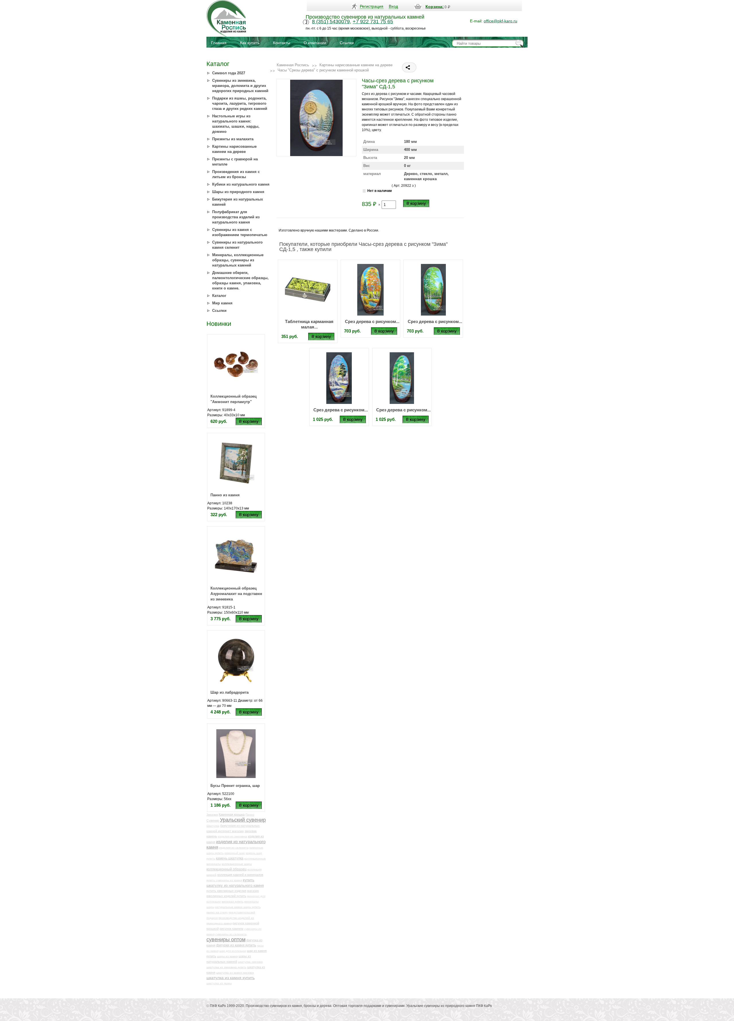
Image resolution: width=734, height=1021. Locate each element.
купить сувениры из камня (224, 880)
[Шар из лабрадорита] (236, 660)
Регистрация (371, 6)
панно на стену (217, 912)
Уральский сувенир (243, 820)
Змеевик (212, 814)
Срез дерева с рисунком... (372, 321)
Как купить (249, 42)
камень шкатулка (229, 858)
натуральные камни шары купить (238, 907)
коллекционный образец (226, 869)
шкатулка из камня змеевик (235, 972)
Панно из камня (225, 495)
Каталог (219, 295)
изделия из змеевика (232, 836)
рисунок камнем (231, 928)
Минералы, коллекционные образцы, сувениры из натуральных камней (237, 260)
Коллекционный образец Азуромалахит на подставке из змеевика (236, 593)
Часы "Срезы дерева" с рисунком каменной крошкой (323, 70)
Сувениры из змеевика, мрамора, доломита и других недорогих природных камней (240, 85)
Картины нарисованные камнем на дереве (356, 65)
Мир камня (222, 303)
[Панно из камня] (236, 463)
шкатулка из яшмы (219, 983)
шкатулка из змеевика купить (226, 967)
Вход (393, 6)
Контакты (281, 42)
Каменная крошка (232, 814)
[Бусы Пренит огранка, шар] (236, 753)
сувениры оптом (225, 939)
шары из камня (227, 956)
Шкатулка (212, 825)
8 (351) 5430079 (331, 21)
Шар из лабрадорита (229, 692)
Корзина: (434, 6)
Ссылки (347, 42)
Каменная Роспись (293, 65)
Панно (249, 814)
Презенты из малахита (232, 139)
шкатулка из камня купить (230, 978)
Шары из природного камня (238, 192)
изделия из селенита (234, 847)
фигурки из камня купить (236, 945)
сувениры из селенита (231, 934)
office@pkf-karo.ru (500, 21)
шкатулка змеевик (250, 961)
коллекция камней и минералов (240, 874)
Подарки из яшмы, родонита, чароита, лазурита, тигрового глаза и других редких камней (239, 103)
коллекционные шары (237, 864)
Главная (219, 42)
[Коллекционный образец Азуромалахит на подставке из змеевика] (236, 556)
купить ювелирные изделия (226, 890)
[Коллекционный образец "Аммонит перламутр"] (236, 364)
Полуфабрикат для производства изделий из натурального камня (235, 217)
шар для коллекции (232, 950)
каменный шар (235, 853)
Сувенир (212, 820)
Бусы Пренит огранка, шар (235, 785)
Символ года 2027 (228, 73)
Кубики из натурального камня (241, 184)
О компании (315, 42)
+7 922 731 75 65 (373, 21)
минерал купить (232, 901)
